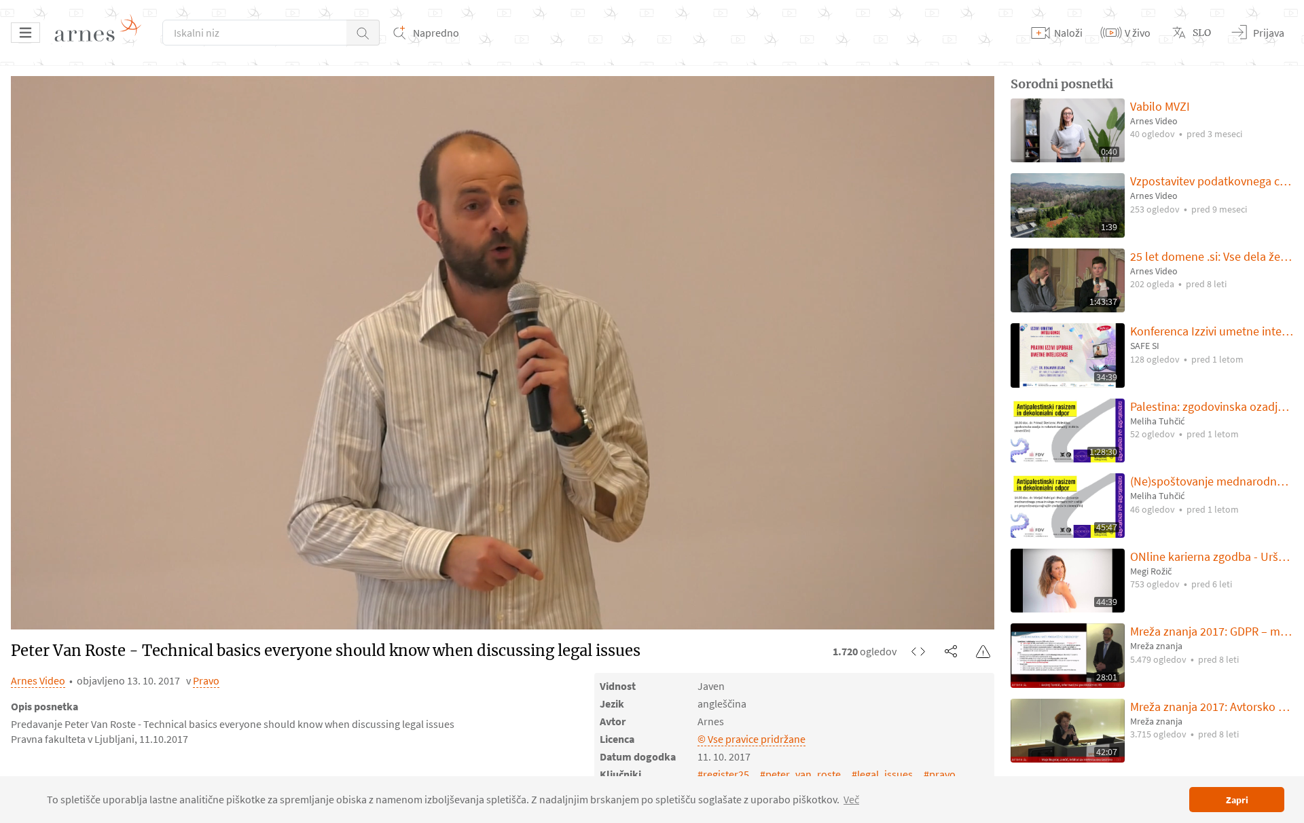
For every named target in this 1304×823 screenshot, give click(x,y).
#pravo (940, 774)
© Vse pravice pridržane (751, 739)
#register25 (723, 774)
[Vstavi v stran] (918, 651)
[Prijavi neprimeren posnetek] (983, 651)
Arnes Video (38, 680)
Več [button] (851, 799)
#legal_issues (882, 774)
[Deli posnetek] (951, 651)
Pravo (206, 680)
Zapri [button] (1237, 800)
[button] (363, 32)
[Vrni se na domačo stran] (102, 32)
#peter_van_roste (800, 774)
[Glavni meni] (25, 32)
